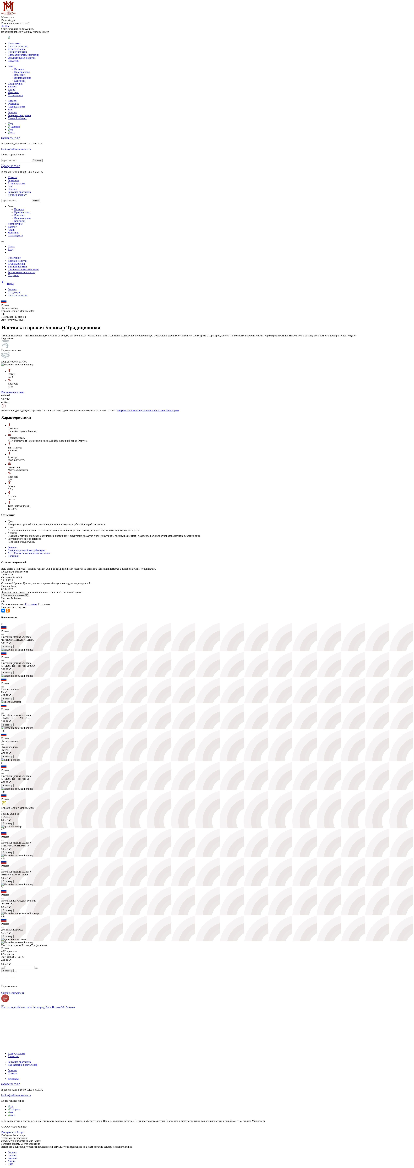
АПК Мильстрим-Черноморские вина (29, 553)
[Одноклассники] (8, 610)
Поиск (36, 200)
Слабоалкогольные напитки (23, 54)
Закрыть (37, 160)
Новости (12, 100)
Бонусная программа (19, 115)
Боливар (12, 547)
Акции (11, 89)
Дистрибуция (15, 83)
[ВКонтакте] (3, 610)
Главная (12, 1152)
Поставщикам (15, 95)
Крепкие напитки (17, 46)
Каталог (12, 86)
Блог (10, 109)
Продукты (13, 60)
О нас (11, 66)
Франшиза (13, 103)
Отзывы (12, 112)
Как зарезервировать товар (22, 1064)
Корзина (12, 1158)
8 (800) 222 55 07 (10, 138)
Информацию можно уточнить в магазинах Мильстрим (148, 410)
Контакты (19, 80)
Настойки (13, 556)
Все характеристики (12, 392)
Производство (22, 72)
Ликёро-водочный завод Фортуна (26, 550)
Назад (10, 283)
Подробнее (7, 338)
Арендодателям (16, 106)
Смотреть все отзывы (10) (15, 595)
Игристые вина (16, 49)
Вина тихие (14, 43)
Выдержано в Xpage (12, 1132)
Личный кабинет (17, 118)
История (19, 69)
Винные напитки (17, 52)
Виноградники (22, 77)
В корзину (7, 646)
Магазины (13, 92)
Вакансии (19, 75)
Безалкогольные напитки (21, 57)
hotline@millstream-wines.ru (16, 149)
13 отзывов (31, 604)
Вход (10, 1163)
